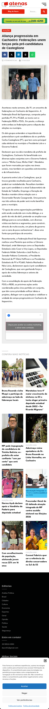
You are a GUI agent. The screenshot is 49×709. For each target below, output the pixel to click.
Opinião (5, 619)
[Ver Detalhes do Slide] (24, 20)
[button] (45, 660)
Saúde (4, 627)
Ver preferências (24, 700)
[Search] (44, 11)
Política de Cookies (15, 706)
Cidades (5, 600)
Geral (4, 616)
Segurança (6, 631)
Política (5, 623)
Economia (6, 608)
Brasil (4, 597)
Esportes (5, 612)
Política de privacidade (31, 706)
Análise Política (8, 593)
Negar (24, 693)
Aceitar (24, 686)
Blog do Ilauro (13, 11)
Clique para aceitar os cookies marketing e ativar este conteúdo (24, 326)
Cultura (5, 604)
